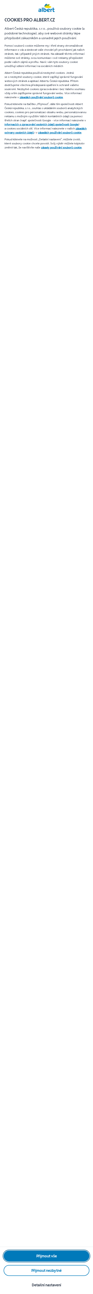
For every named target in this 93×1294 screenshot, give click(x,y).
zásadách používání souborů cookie (41, 97)
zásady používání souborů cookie (61, 147)
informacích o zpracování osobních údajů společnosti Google (42, 124)
